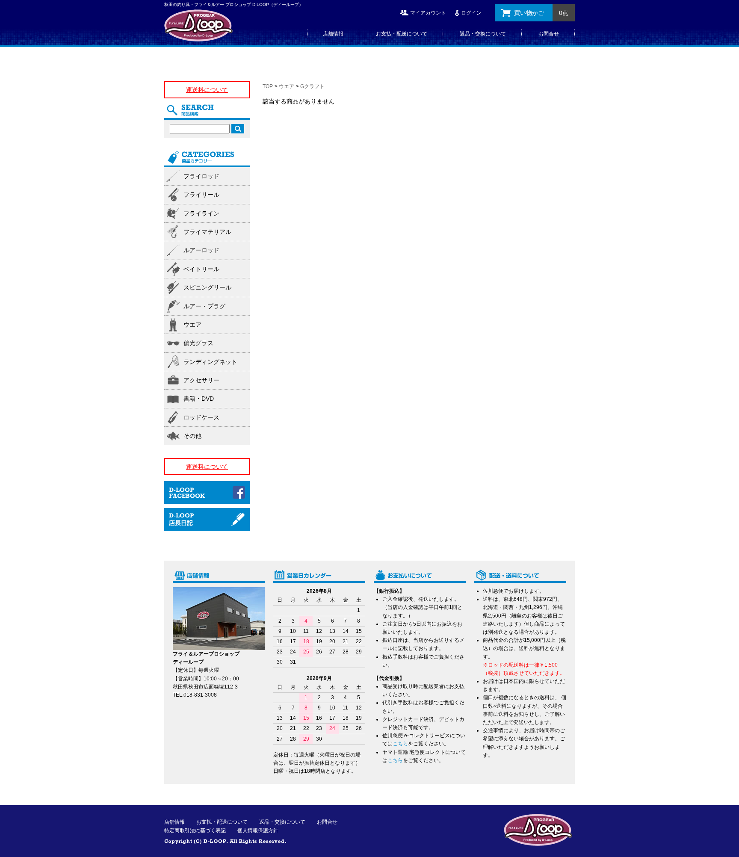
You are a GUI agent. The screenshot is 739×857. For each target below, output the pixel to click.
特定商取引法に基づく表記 (195, 830)
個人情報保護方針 (257, 830)
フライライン (201, 213)
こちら (400, 744)
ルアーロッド (201, 250)
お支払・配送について (401, 34)
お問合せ (548, 34)
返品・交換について (483, 34)
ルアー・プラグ (204, 306)
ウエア (286, 86)
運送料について (207, 89)
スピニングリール (207, 287)
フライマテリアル (207, 231)
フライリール (201, 194)
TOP (268, 86)
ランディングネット (210, 361)
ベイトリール (201, 269)
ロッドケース (201, 417)
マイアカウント (428, 13)
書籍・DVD (198, 398)
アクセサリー (201, 380)
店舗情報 (333, 34)
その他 (192, 435)
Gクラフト (312, 86)
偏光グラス (198, 343)
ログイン (471, 13)
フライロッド (201, 176)
